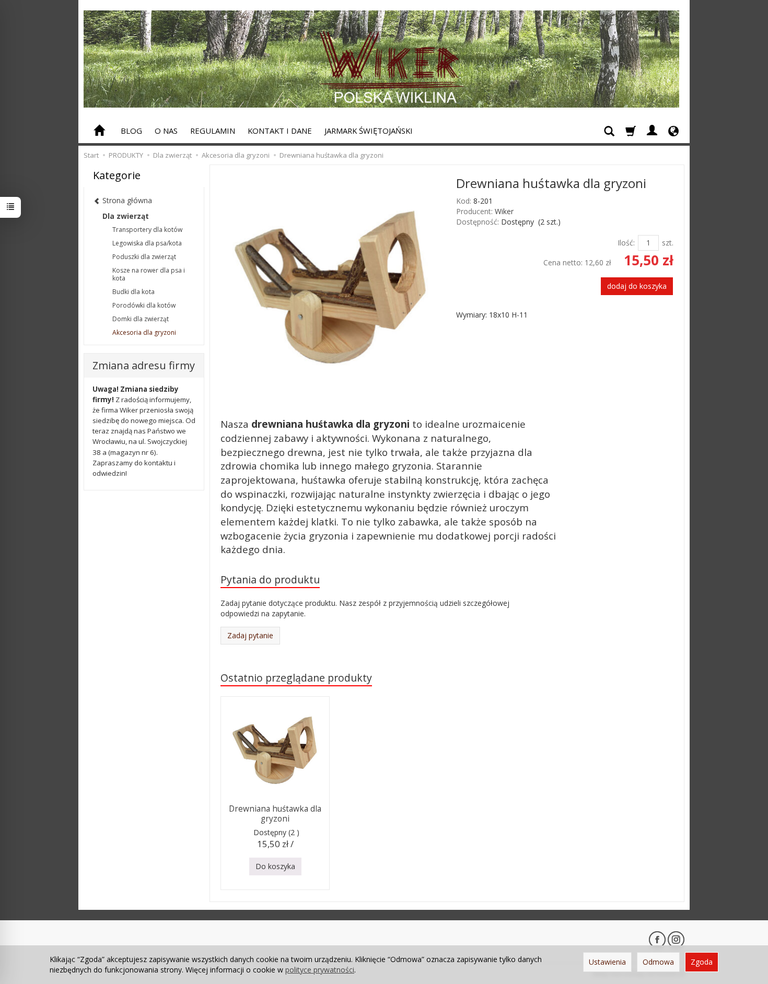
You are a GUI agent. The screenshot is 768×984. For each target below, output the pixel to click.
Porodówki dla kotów (144, 305)
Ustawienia (607, 962)
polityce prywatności (319, 970)
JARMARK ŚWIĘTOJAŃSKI (368, 130)
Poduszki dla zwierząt (144, 256)
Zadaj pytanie (250, 635)
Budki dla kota (133, 291)
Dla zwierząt (125, 216)
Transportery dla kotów (147, 229)
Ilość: (626, 243)
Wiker (504, 211)
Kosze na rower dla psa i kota (148, 274)
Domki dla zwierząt (140, 318)
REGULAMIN (212, 130)
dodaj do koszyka (637, 286)
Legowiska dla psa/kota (147, 243)
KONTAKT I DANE (280, 130)
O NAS (166, 130)
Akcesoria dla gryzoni (144, 332)
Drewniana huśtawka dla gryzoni (275, 813)
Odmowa (658, 962)
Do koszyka (275, 866)
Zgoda (702, 962)
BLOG (131, 130)
